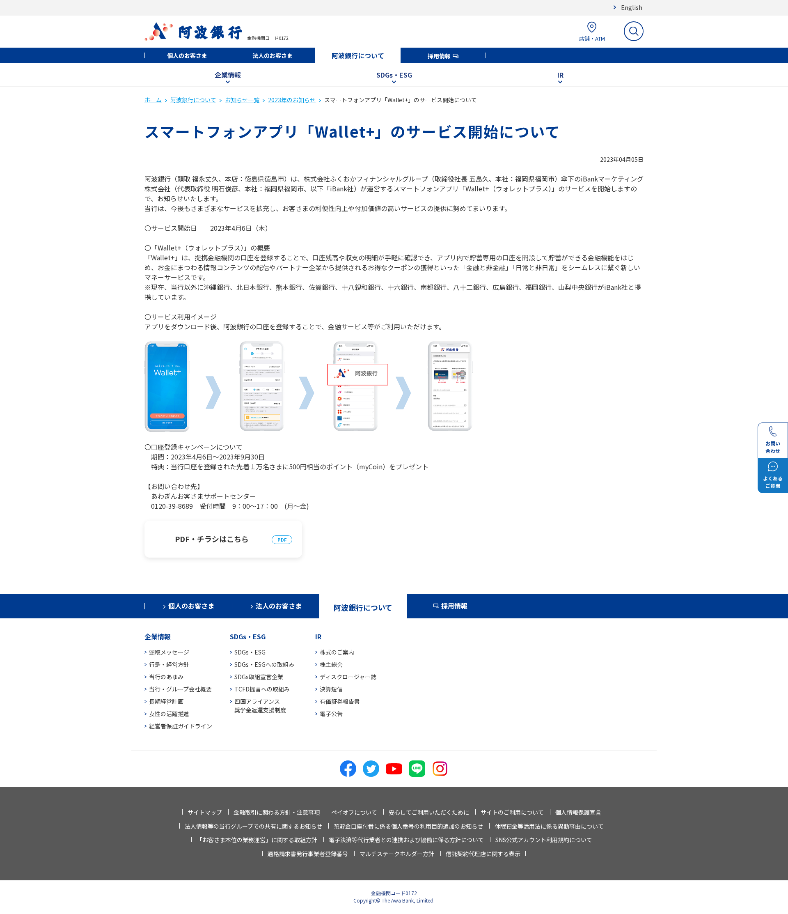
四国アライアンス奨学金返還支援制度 (260, 705)
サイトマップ (205, 812)
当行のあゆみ (166, 677)
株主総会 (331, 664)
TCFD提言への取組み (262, 689)
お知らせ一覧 (242, 100)
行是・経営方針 (169, 664)
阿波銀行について (358, 55)
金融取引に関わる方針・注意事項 (277, 812)
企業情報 (228, 75)
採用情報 (439, 56)
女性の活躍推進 (169, 714)
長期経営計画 (166, 701)
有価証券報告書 (340, 701)
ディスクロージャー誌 (348, 677)
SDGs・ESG (394, 75)
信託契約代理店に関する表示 (483, 854)
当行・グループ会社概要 (180, 689)
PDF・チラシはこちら (212, 538)
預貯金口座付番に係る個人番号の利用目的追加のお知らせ (408, 826)
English (631, 7)
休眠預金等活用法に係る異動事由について (549, 826)
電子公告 (331, 714)
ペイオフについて (354, 812)
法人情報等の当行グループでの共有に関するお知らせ (253, 826)
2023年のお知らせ (292, 100)
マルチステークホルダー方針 (397, 854)
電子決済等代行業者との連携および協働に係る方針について (406, 840)
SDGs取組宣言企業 (258, 677)
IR (560, 75)
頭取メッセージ (169, 652)
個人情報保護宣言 (578, 812)
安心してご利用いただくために (429, 812)
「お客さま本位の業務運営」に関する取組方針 (257, 840)
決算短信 (331, 689)
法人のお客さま (272, 55)
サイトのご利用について (512, 812)
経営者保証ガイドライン (180, 726)
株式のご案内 (337, 652)
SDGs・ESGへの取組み (264, 664)
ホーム (153, 100)
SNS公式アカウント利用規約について (543, 840)
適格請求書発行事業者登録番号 (308, 854)
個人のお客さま (187, 55)
